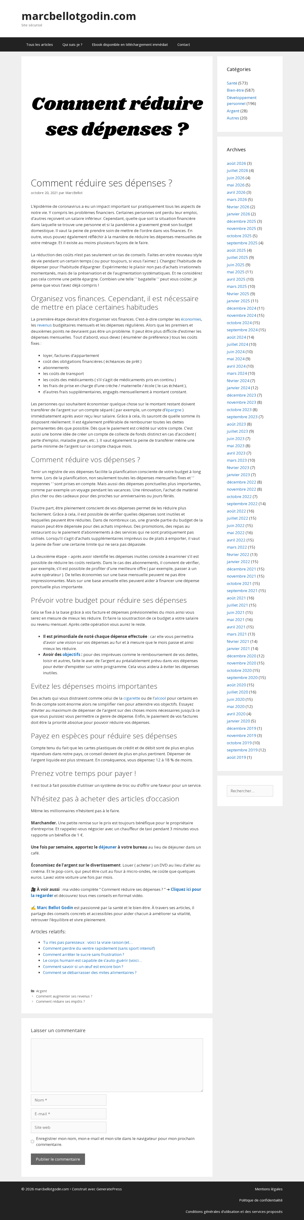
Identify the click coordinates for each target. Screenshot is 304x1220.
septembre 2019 (242, 750)
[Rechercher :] (250, 790)
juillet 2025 (237, 257)
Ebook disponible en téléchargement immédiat (130, 44)
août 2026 (236, 163)
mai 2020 (236, 706)
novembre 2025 (241, 228)
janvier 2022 (238, 561)
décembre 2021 (241, 569)
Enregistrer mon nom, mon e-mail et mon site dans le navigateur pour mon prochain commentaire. (115, 1141)
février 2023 (238, 467)
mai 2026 (236, 185)
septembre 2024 (242, 329)
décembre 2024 (241, 308)
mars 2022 (237, 547)
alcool (160, 698)
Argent (41, 991)
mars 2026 (237, 199)
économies (191, 319)
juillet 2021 (237, 605)
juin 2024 (236, 351)
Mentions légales (269, 1189)
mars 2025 (237, 286)
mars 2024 (237, 373)
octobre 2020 (239, 670)
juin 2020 (236, 699)
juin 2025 (236, 264)
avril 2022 (236, 540)
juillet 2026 (237, 170)
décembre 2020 (241, 656)
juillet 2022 (237, 518)
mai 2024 (236, 358)
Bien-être (235, 90)
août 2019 (236, 757)
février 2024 (238, 380)
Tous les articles (39, 44)
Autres (233, 118)
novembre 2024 (241, 315)
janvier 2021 (238, 648)
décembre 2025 (241, 221)
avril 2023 (236, 453)
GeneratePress (109, 1189)
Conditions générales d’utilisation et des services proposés (234, 1211)
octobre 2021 (239, 583)
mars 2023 (237, 460)
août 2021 (236, 598)
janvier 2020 (238, 721)
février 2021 (238, 641)
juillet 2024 (237, 344)
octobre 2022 (239, 496)
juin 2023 (236, 438)
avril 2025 (236, 279)
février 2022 (238, 554)
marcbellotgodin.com (78, 16)
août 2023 (236, 424)
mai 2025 (236, 272)
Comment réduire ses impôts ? (60, 1001)
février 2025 (238, 293)
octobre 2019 (239, 742)
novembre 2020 (241, 663)
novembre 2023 (241, 402)
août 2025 (236, 250)
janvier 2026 (238, 214)
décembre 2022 (241, 482)
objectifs (71, 654)
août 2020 (236, 685)
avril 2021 (236, 627)
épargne (173, 410)
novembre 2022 (241, 489)
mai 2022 (236, 532)
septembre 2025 (242, 243)
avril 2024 (236, 366)
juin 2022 (236, 525)
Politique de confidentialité (261, 1200)
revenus (44, 325)
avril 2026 (236, 192)
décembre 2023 (241, 395)
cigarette (132, 698)
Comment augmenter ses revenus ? (64, 996)
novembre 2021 (241, 576)
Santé (232, 83)
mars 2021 (237, 634)
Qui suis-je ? (72, 44)
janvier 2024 (238, 387)
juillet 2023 (237, 431)
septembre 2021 (242, 590)
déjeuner (108, 847)
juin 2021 (236, 612)
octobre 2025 (239, 235)
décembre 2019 (241, 728)
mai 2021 (236, 619)
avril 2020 (236, 714)
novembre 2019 (241, 735)
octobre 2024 (239, 322)
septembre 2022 (242, 503)
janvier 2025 (238, 301)
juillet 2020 (237, 692)
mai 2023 (236, 445)
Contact (183, 44)
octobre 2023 (239, 409)
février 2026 (238, 206)
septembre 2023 (242, 416)
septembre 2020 (242, 677)
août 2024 (236, 337)
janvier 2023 (238, 474)
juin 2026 (236, 177)
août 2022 (236, 511)
